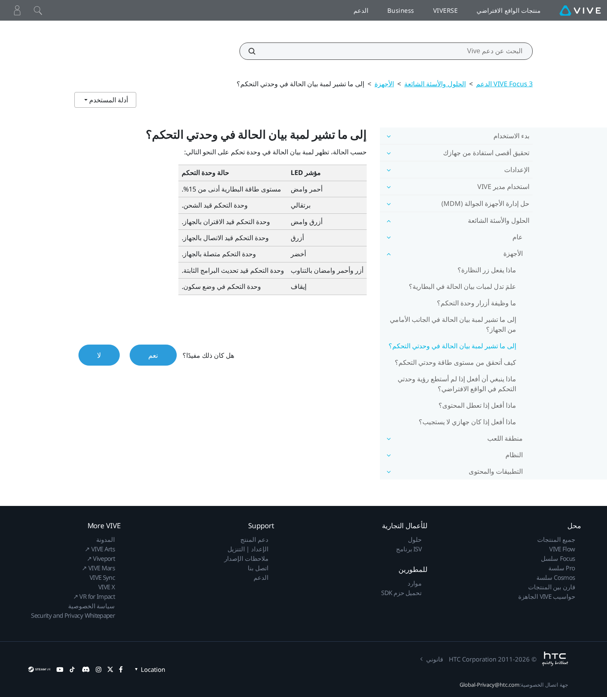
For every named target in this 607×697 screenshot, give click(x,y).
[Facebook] (121, 669)
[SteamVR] (39, 669)
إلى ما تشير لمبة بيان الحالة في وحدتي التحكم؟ (452, 345)
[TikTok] (72, 669)
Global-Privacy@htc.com (490, 684)
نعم (153, 355)
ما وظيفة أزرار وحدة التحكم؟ (476, 302)
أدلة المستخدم (108, 99)
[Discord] (85, 669)
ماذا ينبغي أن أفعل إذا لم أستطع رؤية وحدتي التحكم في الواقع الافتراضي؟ (457, 383)
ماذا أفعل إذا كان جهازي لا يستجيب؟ (467, 421)
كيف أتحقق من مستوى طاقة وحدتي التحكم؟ (455, 362)
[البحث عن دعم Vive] (256, 51)
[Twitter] (110, 669)
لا (99, 355)
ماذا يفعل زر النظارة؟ (487, 269)
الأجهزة (384, 83)
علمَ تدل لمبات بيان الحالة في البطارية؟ (462, 286)
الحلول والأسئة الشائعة (435, 83)
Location (153, 669)
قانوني (434, 659)
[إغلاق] (38, 10)
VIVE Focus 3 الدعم (504, 83)
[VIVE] (580, 10)
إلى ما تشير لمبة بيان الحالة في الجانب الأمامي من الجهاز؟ (453, 324)
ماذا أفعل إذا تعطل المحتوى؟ (477, 405)
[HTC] (555, 659)
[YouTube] (60, 669)
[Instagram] (99, 669)
